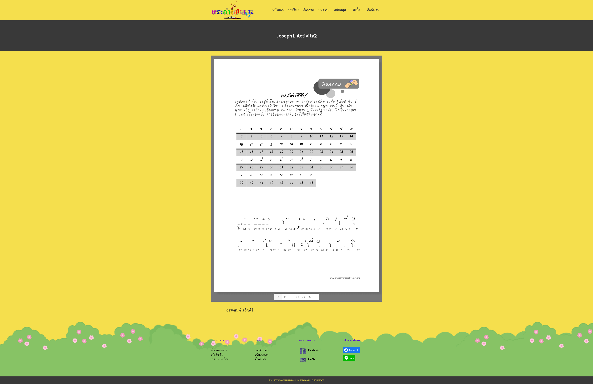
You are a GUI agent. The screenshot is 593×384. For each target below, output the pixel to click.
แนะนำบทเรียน (219, 359)
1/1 (278, 297)
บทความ (324, 10)
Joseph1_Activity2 (296, 35)
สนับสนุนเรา (262, 354)
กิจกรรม (308, 10)
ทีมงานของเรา (219, 350)
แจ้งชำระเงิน (262, 350)
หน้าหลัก (278, 10)
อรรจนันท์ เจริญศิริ (239, 310)
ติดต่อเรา (373, 10)
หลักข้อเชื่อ (217, 354)
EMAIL (311, 358)
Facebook (313, 350)
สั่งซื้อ (356, 10)
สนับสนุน (340, 10)
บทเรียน (293, 10)
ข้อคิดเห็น (260, 359)
